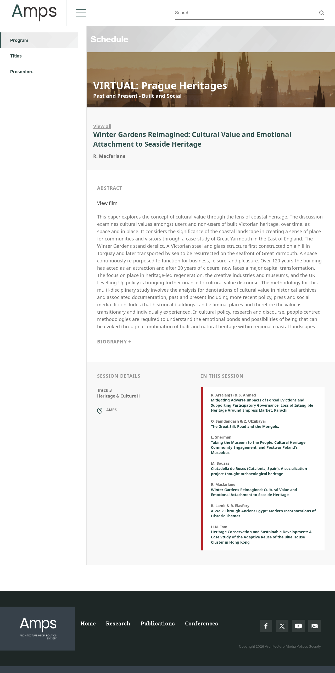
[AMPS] (34, 18)
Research (118, 623)
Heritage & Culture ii (118, 396)
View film (107, 203)
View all (102, 126)
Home (88, 623)
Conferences (201, 623)
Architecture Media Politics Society (293, 646)
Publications (158, 623)
